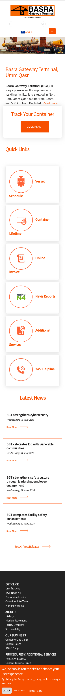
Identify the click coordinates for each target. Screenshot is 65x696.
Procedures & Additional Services (31, 654)
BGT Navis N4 (13, 592)
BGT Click (12, 584)
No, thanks (19, 690)
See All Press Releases (26, 547)
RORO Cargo (12, 648)
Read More (11, 427)
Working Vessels (14, 605)
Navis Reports (45, 296)
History (9, 616)
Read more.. (51, 103)
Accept (6, 690)
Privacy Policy (35, 690)
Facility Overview (14, 625)
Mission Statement (16, 620)
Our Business (15, 635)
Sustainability (13, 629)
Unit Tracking (12, 588)
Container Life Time (16, 601)
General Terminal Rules (18, 663)
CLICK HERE (33, 126)
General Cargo (13, 644)
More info (6, 683)
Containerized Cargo (17, 639)
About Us (12, 612)
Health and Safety (15, 658)
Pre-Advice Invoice (15, 597)
